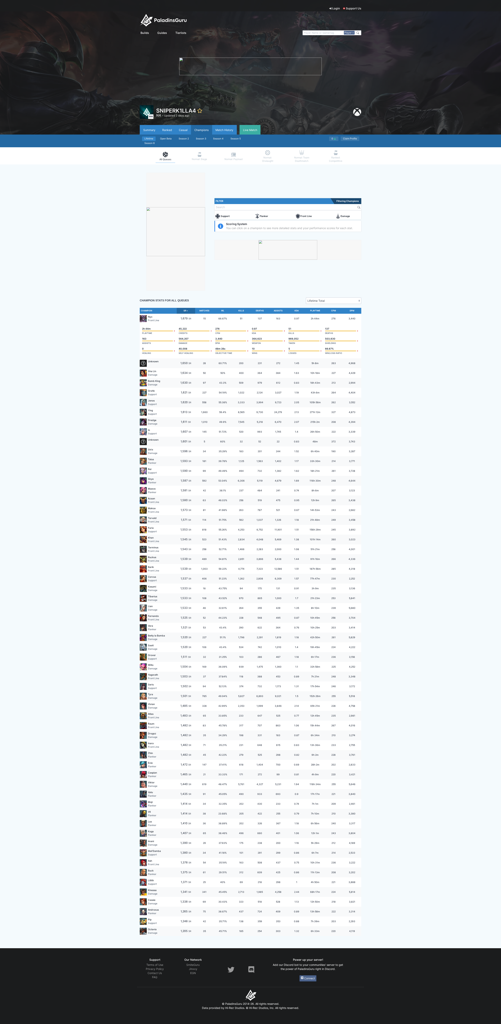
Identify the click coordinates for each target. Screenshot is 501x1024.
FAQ (154, 977)
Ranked (167, 130)
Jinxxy (193, 969)
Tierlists (180, 32)
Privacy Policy (155, 969)
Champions (201, 130)
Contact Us (155, 973)
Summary (149, 130)
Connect (309, 978)
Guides (162, 32)
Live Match (250, 130)
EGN (193, 973)
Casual (183, 130)
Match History (224, 130)
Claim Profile (350, 138)
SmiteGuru (193, 964)
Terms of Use (154, 964)
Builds (145, 32)
